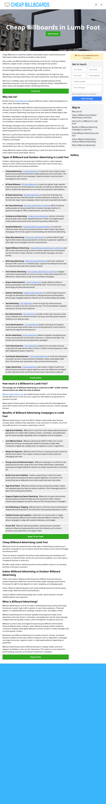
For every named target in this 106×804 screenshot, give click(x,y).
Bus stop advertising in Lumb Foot (37, 205)
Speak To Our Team (35, 536)
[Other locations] (96, 4)
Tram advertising (31, 346)
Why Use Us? (77, 111)
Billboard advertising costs (12, 394)
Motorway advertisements (35, 261)
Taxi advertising (26, 303)
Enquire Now (35, 657)
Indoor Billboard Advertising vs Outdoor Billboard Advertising (84, 140)
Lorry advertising (31, 324)
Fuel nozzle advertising (39, 356)
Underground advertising (38, 216)
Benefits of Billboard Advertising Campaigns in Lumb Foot (84, 128)
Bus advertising (29, 314)
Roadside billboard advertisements (37, 227)
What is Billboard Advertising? (83, 145)
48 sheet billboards (29, 184)
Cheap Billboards (21, 101)
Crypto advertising (29, 367)
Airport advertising (33, 282)
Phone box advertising (34, 237)
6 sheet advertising (30, 171)
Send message (87, 98)
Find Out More (36, 378)
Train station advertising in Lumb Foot (42, 271)
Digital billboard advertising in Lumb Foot (46, 248)
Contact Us (35, 91)
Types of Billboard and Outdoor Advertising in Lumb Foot (84, 116)
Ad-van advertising (30, 335)
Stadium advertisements (33, 293)
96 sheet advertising (32, 195)
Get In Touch (53, 34)
